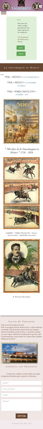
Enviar (21, 416)
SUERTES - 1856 (21, 94)
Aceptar (21, 47)
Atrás (2, 74)
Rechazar (21, 54)
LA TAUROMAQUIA (31, 77)
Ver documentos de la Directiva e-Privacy (23, 39)
